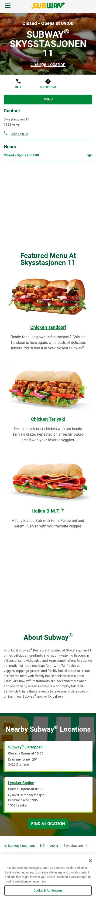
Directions (48, 87)
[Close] (90, 861)
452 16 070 (19, 134)
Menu (48, 99)
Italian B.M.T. (48, 511)
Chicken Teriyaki (48, 419)
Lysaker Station (21, 783)
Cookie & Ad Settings (48, 890)
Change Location (48, 64)
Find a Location (48, 823)
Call (18, 87)
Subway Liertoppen (25, 746)
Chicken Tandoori (48, 327)
